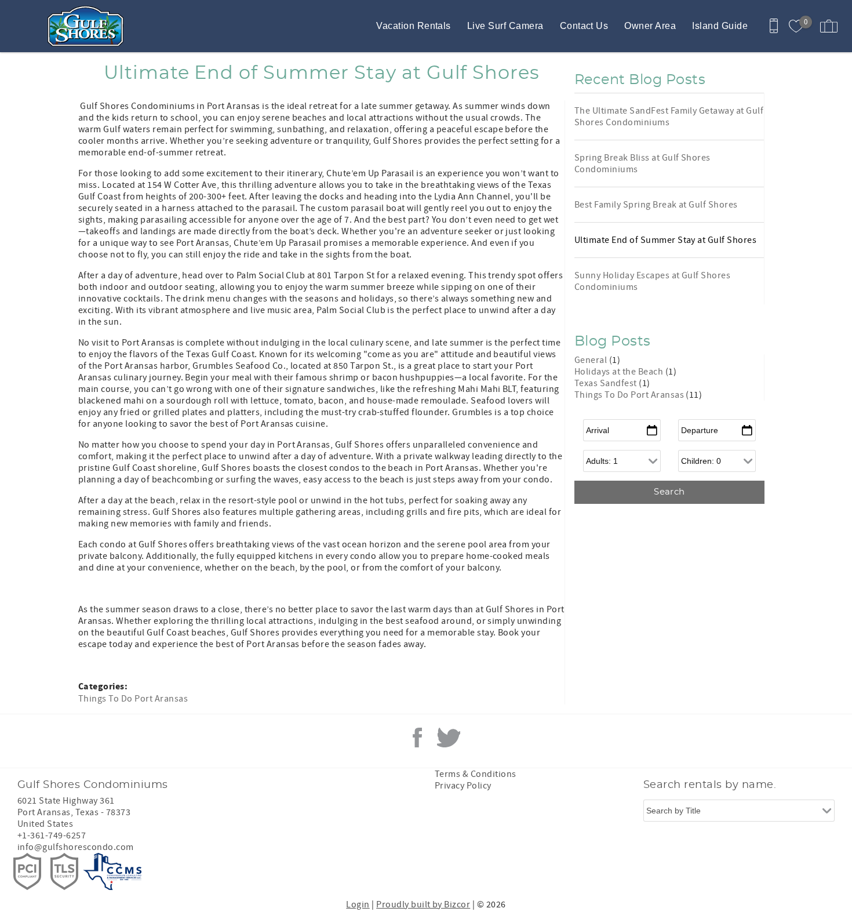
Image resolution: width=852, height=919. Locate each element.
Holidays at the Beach (619, 371)
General (591, 360)
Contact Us (584, 26)
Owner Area (650, 26)
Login (357, 904)
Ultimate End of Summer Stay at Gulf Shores (665, 240)
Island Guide (720, 26)
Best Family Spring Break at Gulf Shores (656, 204)
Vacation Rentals (413, 26)
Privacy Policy (463, 785)
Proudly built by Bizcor (423, 904)
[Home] (88, 26)
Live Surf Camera (505, 26)
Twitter (448, 737)
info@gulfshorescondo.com (75, 847)
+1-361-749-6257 (51, 835)
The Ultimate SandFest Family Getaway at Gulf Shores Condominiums (668, 116)
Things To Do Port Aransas (133, 698)
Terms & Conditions (475, 774)
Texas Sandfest (606, 383)
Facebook (417, 737)
